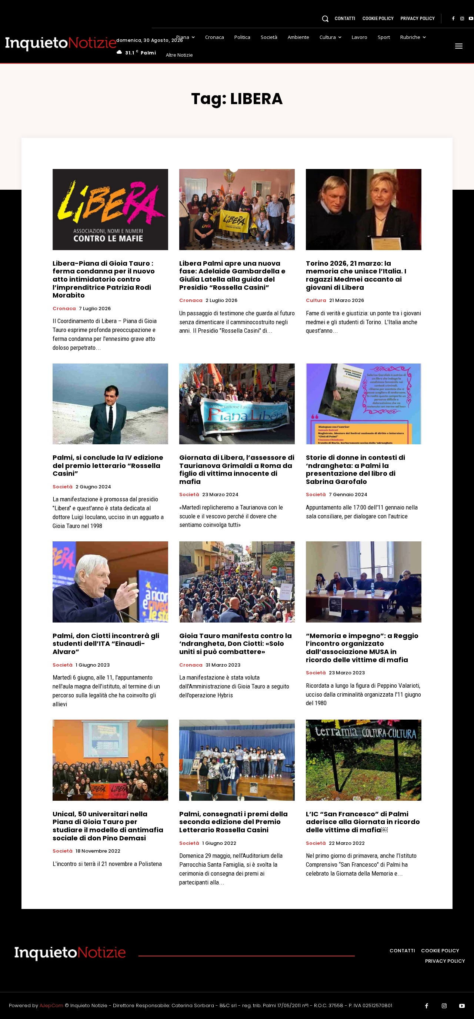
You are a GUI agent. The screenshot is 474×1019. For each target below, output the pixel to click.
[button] (325, 18)
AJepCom (51, 1005)
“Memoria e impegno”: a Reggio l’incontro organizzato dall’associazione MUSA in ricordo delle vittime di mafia (362, 647)
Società (63, 487)
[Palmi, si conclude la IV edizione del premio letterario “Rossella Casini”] (110, 404)
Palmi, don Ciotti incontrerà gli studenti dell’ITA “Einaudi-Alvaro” (106, 643)
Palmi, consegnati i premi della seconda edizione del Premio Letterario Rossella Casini (233, 821)
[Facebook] (453, 18)
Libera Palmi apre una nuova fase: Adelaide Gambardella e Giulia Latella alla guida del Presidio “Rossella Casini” (232, 275)
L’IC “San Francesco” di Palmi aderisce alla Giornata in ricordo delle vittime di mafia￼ (363, 821)
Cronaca (64, 309)
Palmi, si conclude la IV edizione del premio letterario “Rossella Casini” (108, 465)
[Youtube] (462, 1006)
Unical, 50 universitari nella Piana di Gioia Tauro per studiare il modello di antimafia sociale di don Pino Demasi (108, 826)
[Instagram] (462, 18)
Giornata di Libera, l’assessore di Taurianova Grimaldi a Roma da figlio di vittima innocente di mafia (236, 469)
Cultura (316, 300)
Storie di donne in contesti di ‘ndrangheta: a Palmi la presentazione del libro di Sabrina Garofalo (355, 469)
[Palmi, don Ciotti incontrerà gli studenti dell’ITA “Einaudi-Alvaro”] (110, 581)
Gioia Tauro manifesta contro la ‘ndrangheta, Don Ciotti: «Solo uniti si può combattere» (235, 643)
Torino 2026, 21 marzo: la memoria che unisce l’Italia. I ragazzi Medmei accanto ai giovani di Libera (356, 275)
